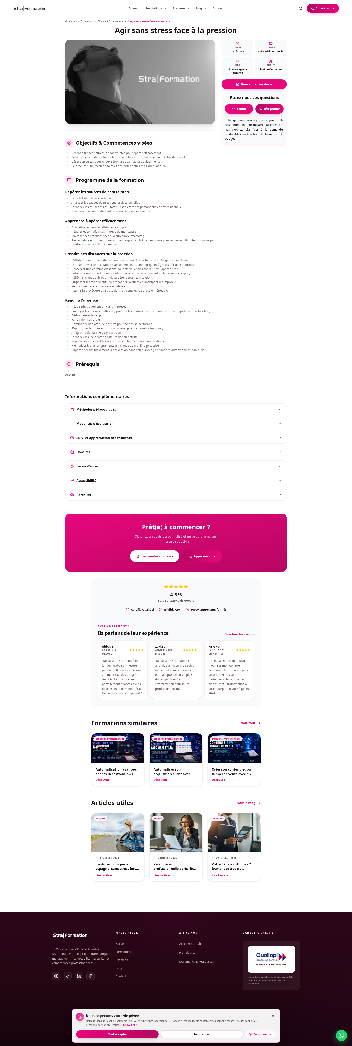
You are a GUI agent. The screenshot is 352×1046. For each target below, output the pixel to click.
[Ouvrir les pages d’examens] (188, 8)
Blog (119, 968)
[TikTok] (68, 976)
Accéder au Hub (190, 944)
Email (241, 109)
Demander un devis (256, 84)
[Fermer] (273, 1016)
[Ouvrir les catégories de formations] (165, 8)
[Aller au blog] (197, 8)
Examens (122, 960)
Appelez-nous (204, 556)
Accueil (133, 8)
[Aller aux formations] (152, 8)
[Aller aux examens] (177, 8)
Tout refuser (202, 1034)
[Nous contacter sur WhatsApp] (341, 1035)
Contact (218, 8)
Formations (123, 952)
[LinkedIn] (79, 976)
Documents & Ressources (196, 961)
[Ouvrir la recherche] (300, 8)
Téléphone (271, 109)
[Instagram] (56, 976)
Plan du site (187, 952)
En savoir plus (130, 1025)
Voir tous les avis (237, 634)
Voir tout (248, 723)
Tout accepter (117, 1034)
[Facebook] (90, 976)
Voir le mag (246, 803)
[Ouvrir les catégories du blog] (205, 8)
